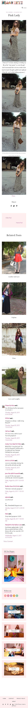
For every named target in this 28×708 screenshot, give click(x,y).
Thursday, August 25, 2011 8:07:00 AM (12, 456)
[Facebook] (5, 596)
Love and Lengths (14, 399)
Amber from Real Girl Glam (13, 444)
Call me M (8, 431)
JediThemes (14, 705)
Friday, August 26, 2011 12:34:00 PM (14, 481)
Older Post (8, 218)
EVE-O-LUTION (9, 461)
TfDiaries (19, 704)
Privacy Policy (21, 698)
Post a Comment (8, 541)
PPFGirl (7, 418)
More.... (14, 196)
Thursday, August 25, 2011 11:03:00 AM (12, 468)
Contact (11, 698)
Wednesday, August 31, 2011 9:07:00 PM (13, 536)
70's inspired (9, 12)
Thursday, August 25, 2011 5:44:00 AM (12, 413)
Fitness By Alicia (9, 405)
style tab (7, 497)
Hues (14, 358)
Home (4, 698)
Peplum (14, 317)
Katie (6, 514)
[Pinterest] (11, 596)
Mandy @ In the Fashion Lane (13, 525)
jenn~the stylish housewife (12, 473)
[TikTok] (14, 596)
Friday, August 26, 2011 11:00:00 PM (14, 492)
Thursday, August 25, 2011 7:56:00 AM (12, 439)
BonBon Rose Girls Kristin (12, 486)
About (14, 701)
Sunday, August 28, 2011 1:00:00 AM (14, 520)
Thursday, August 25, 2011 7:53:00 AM (12, 426)
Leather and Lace (14, 277)
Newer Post (19, 223)
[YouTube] (17, 596)
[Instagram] (8, 596)
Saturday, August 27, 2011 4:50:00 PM (14, 509)
